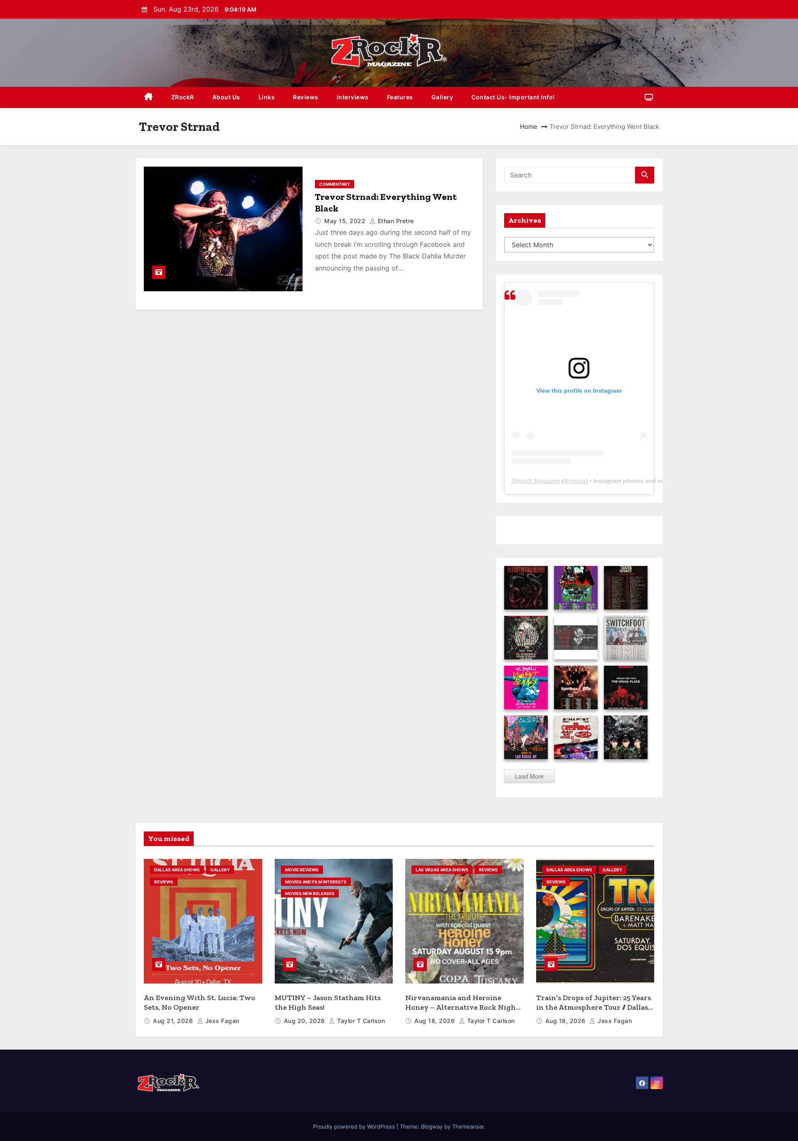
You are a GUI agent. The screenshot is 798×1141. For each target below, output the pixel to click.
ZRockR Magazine (535, 480)
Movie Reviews (302, 869)
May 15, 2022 (345, 220)
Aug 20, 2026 (305, 1020)
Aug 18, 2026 (435, 1020)
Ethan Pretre (395, 220)
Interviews (353, 97)
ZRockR (182, 97)
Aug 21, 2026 (174, 1020)
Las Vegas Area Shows (442, 869)
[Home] (148, 97)
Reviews (305, 97)
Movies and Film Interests (316, 881)
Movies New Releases (310, 893)
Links (267, 97)
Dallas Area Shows (177, 869)
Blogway (432, 1126)
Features (400, 97)
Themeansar (468, 1126)
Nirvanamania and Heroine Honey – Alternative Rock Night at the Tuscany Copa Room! (462, 1007)
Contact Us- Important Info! (513, 97)
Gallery (442, 97)
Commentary (334, 184)
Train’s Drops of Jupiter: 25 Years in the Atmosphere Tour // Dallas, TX (593, 1007)
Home (528, 126)
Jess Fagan (221, 1020)
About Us (226, 97)
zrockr (577, 480)
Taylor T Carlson (360, 1020)
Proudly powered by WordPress (355, 1126)
